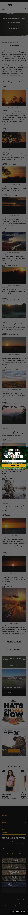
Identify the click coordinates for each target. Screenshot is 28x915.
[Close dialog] (27, 446)
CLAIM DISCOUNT (14, 465)
